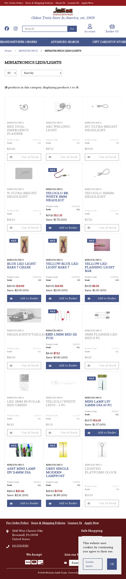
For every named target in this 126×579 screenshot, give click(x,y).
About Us (60, 3)
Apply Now (87, 3)
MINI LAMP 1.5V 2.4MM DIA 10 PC (98, 403)
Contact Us (73, 3)
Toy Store (118, 41)
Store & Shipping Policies (39, 3)
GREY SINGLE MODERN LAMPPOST (57, 472)
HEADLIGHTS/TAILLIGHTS (30, 334)
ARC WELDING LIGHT (58, 128)
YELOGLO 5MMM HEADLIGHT (99, 194)
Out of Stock (30, 157)
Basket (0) (112, 31)
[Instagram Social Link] (16, 28)
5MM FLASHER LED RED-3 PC (101, 336)
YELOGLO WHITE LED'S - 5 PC (60, 403)
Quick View (25, 134)
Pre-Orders (28, 41)
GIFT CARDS (101, 41)
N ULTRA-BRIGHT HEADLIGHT (22, 194)
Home (8, 50)
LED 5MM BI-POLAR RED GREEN (23, 403)
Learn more (90, 564)
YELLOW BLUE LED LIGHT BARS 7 (62, 265)
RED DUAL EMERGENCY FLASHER (18, 130)
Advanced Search (65, 41)
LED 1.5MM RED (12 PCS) (61, 336)
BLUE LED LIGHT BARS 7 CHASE (21, 265)
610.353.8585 (20, 545)
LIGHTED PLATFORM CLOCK (101, 470)
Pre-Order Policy (14, 3)
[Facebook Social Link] (7, 28)
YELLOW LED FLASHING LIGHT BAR (99, 267)
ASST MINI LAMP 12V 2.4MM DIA (21, 470)
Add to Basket (68, 227)
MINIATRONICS (28, 50)
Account (89, 31)
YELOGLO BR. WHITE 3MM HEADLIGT (57, 196)
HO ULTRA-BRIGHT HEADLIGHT (101, 128)
